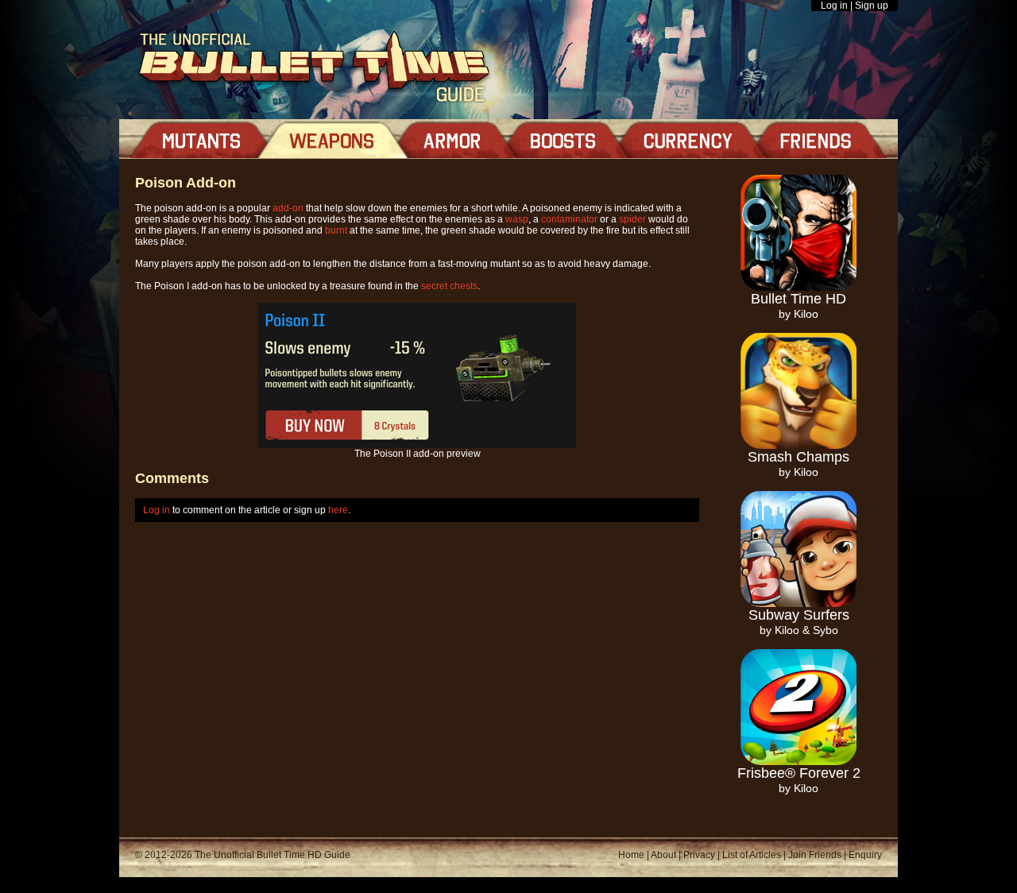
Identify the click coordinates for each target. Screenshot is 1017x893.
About (663, 854)
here (338, 510)
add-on (288, 208)
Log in (834, 5)
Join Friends (814, 854)
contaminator (569, 219)
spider (632, 219)
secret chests (449, 286)
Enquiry (865, 854)
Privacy (699, 854)
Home (631, 854)
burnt (336, 230)
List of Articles (751, 854)
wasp (516, 219)
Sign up (871, 5)
